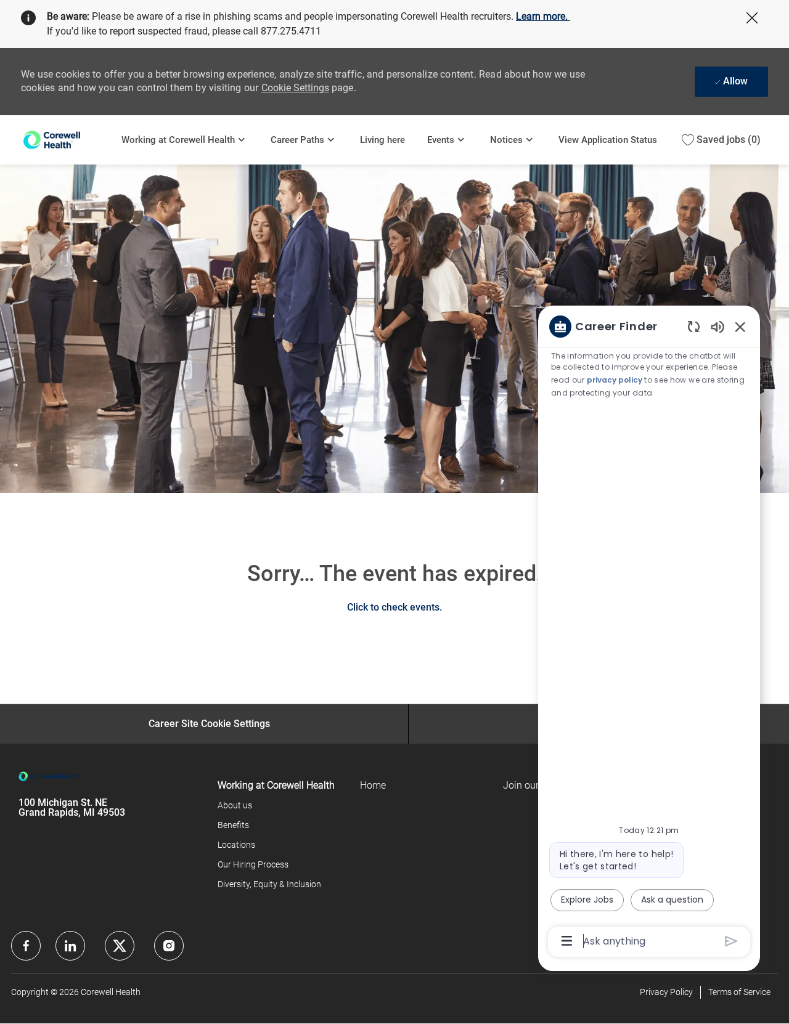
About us (235, 805)
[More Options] (566, 940)
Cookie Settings (295, 88)
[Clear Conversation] (694, 326)
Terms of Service (739, 992)
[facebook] (26, 946)
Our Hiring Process (253, 864)
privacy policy (615, 380)
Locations (236, 845)
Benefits (233, 825)
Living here (382, 139)
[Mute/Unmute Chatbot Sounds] (717, 326)
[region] (649, 632)
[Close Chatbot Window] (740, 326)
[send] (731, 941)
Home (373, 785)
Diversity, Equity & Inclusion (269, 884)
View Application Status (607, 139)
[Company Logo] (65, 139)
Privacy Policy (666, 992)
